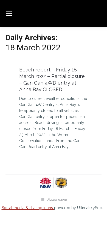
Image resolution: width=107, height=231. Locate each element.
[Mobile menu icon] (8, 13)
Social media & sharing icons (28, 208)
